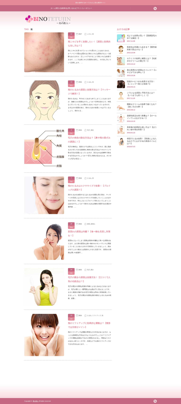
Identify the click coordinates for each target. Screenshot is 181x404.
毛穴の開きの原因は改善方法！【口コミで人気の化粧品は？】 (89, 279)
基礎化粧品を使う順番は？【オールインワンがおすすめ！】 (142, 117)
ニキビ (89, 34)
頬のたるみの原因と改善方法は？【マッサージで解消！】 (89, 92)
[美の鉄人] (48, 24)
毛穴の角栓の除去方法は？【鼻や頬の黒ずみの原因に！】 (89, 140)
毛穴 (88, 130)
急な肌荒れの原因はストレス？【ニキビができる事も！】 (142, 71)
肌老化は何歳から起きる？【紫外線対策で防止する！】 (142, 48)
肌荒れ (93, 224)
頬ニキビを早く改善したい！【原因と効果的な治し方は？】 (89, 43)
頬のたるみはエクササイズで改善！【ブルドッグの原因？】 (89, 188)
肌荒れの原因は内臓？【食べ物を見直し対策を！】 (89, 233)
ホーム (53, 8)
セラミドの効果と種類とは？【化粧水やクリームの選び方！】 (142, 59)
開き (92, 269)
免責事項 (63, 8)
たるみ (89, 82)
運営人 (58, 8)
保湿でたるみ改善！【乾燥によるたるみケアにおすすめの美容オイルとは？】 (142, 141)
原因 (88, 224)
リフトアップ (96, 315)
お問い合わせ (71, 8)
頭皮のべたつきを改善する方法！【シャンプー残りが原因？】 (141, 82)
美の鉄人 (36, 401)
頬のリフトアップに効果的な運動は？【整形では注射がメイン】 (89, 325)
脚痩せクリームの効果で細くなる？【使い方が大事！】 (142, 105)
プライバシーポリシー (84, 8)
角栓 (92, 130)
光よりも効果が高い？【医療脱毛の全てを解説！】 (142, 37)
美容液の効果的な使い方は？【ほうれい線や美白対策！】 (142, 128)
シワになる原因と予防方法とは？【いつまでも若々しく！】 (141, 94)
